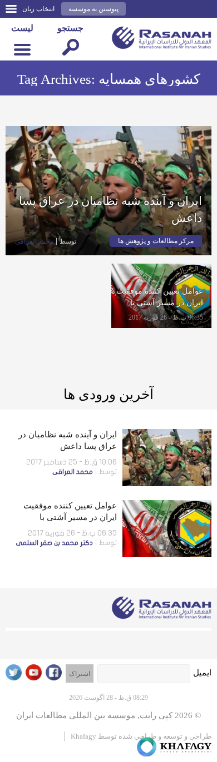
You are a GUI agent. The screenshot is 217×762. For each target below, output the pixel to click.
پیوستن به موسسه (93, 9)
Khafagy (83, 736)
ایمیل (202, 672)
